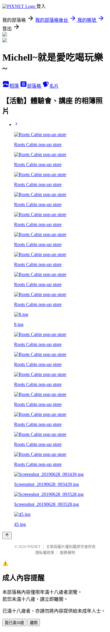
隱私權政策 (44, 552)
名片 (54, 85)
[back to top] (7, 535)
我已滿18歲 (14, 623)
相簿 (14, 85)
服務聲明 (67, 552)
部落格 (34, 85)
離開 (34, 623)
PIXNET (33, 546)
